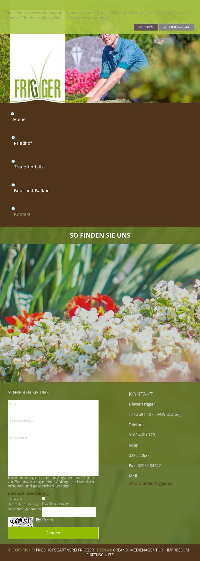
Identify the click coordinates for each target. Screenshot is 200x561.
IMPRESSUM (178, 550)
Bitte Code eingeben (56, 503)
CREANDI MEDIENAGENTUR (138, 550)
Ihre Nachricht (17, 438)
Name (12, 403)
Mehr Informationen (176, 27)
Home (19, 119)
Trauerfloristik (29, 167)
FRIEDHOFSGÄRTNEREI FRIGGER (65, 550)
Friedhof (23, 143)
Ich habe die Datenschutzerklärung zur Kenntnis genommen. (25, 504)
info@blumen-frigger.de (150, 483)
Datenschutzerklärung (28, 493)
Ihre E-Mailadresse (20, 420)
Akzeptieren (146, 27)
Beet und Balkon (32, 190)
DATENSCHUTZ (100, 555)
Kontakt (22, 214)
